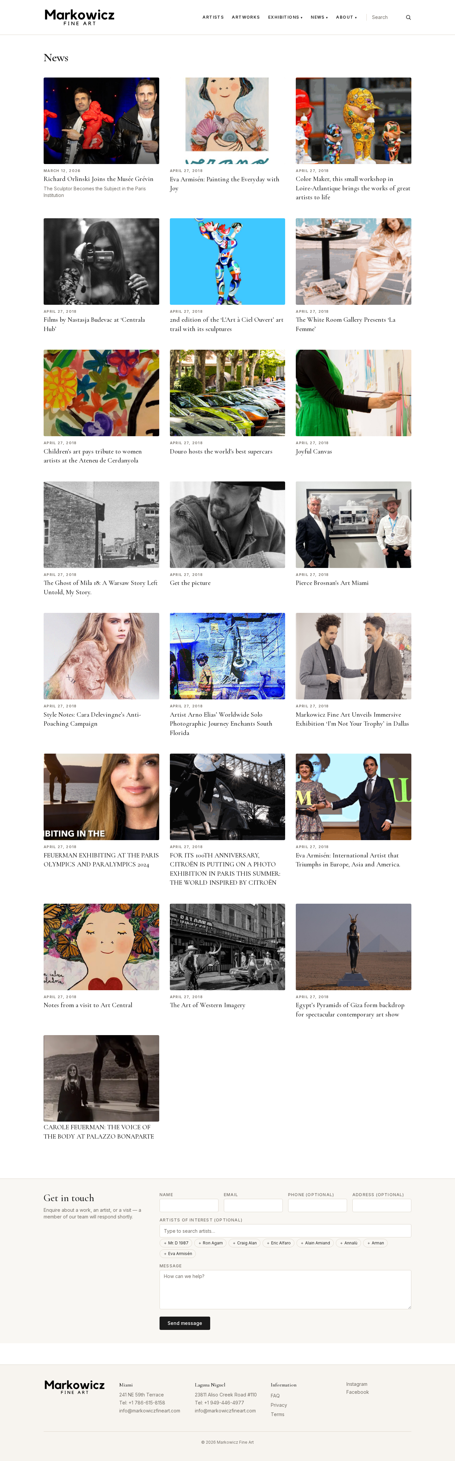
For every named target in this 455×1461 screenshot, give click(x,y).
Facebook (357, 1392)
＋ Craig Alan (244, 1242)
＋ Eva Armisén (177, 1253)
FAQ (275, 1395)
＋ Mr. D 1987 (176, 1242)
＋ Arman (375, 1242)
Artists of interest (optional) (201, 1219)
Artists (213, 17)
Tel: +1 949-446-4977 (219, 1402)
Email (231, 1194)
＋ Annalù (348, 1242)
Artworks (246, 17)
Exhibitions (285, 17)
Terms (277, 1414)
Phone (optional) (311, 1194)
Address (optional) (378, 1194)
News (319, 17)
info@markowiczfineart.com (149, 1410)
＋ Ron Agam (210, 1242)
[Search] (408, 17)
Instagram (356, 1384)
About (346, 17)
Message (171, 1265)
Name (166, 1194)
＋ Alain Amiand (315, 1242)
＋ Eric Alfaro (278, 1242)
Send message (185, 1323)
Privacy (279, 1405)
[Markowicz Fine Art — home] (80, 17)
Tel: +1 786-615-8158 (142, 1402)
